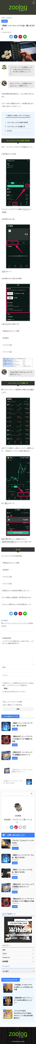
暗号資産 (3, 626)
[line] (25, 37)
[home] (24, 827)
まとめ (9, 131)
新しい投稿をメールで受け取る (13, 705)
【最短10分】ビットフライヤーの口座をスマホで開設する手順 (22, 739)
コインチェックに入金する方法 (17, 122)
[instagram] (16, 827)
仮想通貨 (5, 620)
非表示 (27, 115)
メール (4, 675)
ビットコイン (23, 623)
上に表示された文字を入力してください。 (14, 691)
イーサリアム (6, 623)
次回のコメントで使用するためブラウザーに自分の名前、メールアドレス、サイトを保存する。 (18, 684)
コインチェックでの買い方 (16, 126)
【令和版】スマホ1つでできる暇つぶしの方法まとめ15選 (23, 987)
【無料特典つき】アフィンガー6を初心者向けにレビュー (23, 1000)
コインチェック (15, 623)
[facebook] (16, 37)
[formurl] (20, 827)
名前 (4, 667)
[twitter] (11, 37)
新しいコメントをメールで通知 (13, 702)
